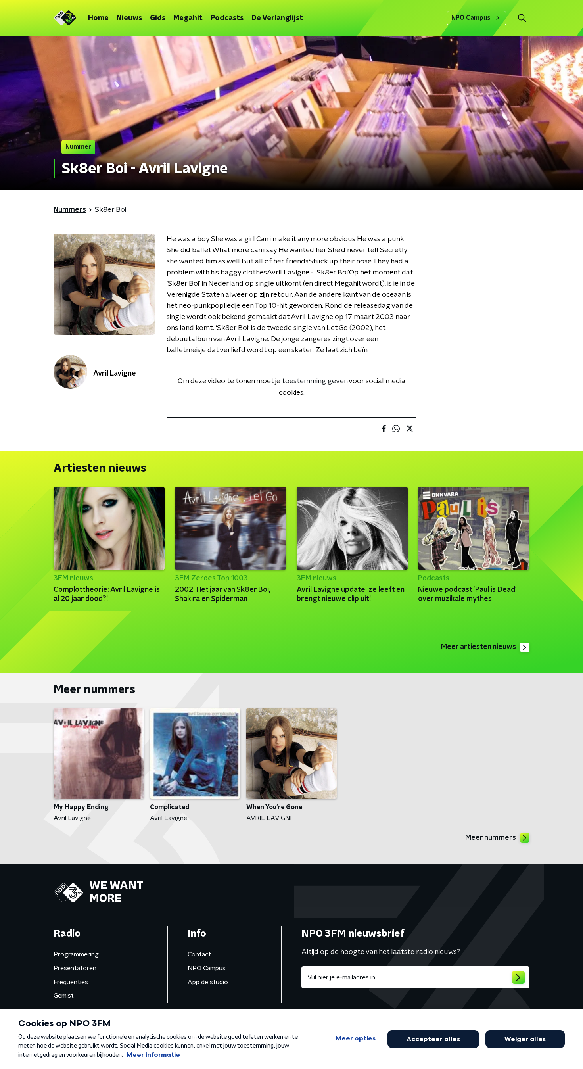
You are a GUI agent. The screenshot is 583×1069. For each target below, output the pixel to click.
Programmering (76, 954)
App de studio (208, 982)
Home (98, 18)
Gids (157, 18)
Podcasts (227, 18)
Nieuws (129, 18)
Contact (199, 954)
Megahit (188, 18)
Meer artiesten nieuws (478, 647)
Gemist (64, 995)
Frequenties (71, 982)
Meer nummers (490, 837)
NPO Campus (471, 18)
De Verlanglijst (277, 18)
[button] (521, 18)
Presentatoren (75, 968)
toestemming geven (314, 381)
